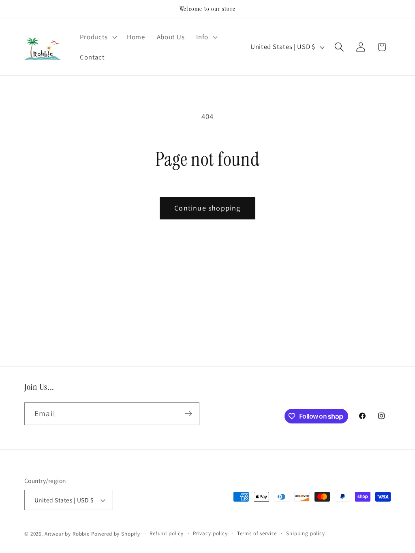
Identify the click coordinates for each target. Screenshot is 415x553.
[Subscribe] (188, 413)
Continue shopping (207, 208)
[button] (97, 37)
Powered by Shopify (115, 533)
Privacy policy (210, 533)
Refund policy (167, 533)
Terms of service (257, 533)
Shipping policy (305, 533)
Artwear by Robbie (67, 533)
